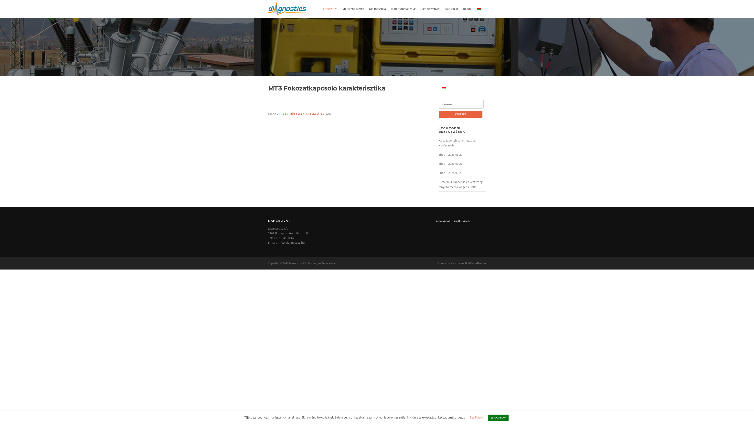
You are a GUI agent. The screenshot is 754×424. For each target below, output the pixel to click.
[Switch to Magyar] (444, 87)
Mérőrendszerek (353, 9)
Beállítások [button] (476, 417)
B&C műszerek (294, 113)
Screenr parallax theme (450, 263)
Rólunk (467, 9)
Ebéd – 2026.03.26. (451, 163)
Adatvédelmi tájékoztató (453, 221)
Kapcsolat (451, 9)
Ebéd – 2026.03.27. (451, 154)
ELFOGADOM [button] (498, 417)
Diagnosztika (377, 9)
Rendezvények (430, 9)
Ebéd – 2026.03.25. (451, 173)
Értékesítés (330, 9)
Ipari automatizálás (403, 9)
